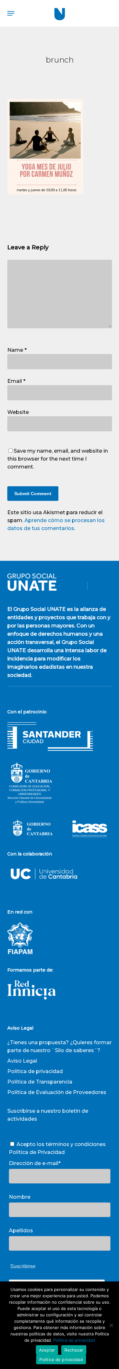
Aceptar (47, 1350)
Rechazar (73, 1350)
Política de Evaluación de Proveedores (56, 1092)
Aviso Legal (22, 1061)
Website (18, 412)
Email (16, 381)
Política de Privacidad (37, 1152)
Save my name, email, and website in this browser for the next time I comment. (57, 459)
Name (17, 350)
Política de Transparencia (39, 1082)
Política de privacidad (35, 1071)
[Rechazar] (111, 1325)
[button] (10, 13)
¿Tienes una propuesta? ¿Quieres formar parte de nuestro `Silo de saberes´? (59, 1046)
